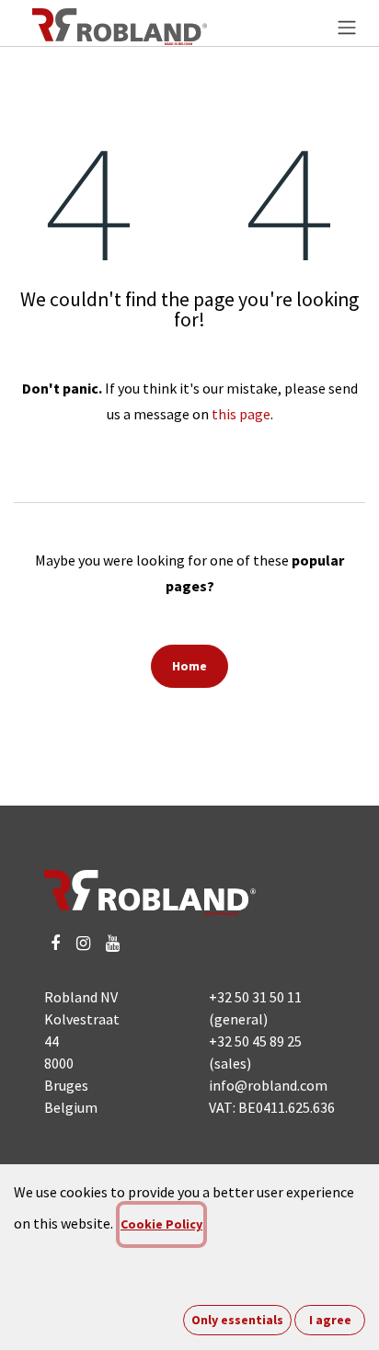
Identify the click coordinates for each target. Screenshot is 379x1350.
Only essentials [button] (237, 1319)
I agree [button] (330, 1319)
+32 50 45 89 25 (255, 1041)
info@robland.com (268, 1085)
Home (189, 666)
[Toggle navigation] (346, 26)
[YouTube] (112, 943)
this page (241, 414)
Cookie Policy (161, 1224)
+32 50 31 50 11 (255, 997)
